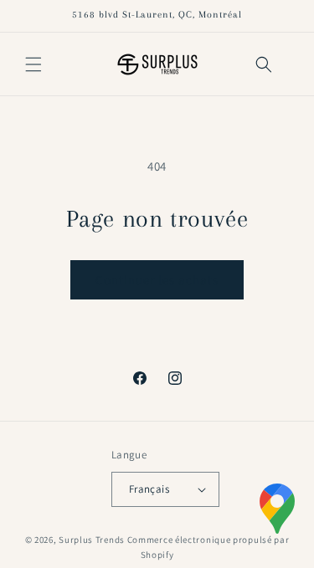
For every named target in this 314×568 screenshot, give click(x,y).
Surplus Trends (92, 539)
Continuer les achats (157, 280)
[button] (33, 64)
